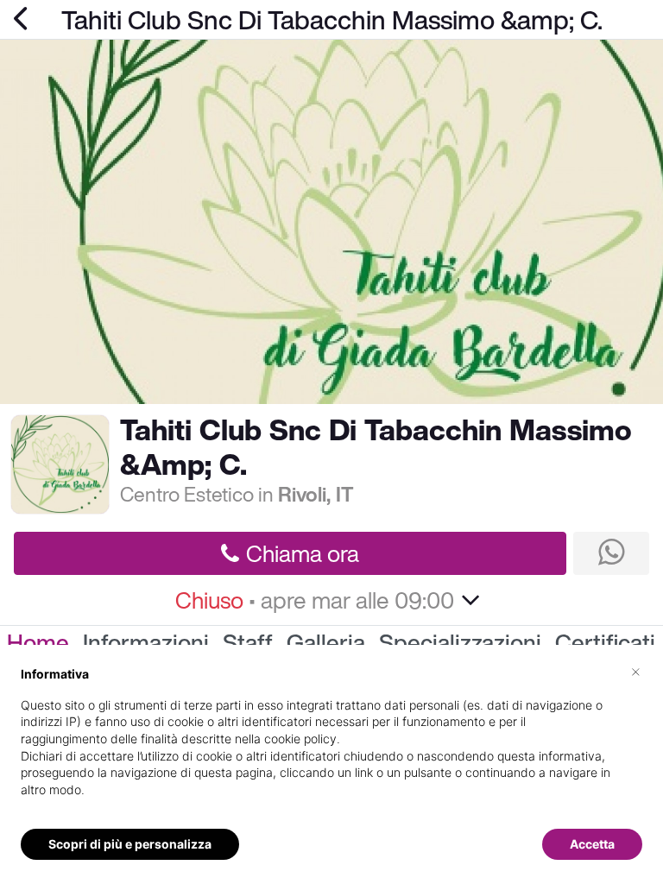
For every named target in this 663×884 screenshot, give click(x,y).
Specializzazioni (460, 643)
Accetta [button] (592, 844)
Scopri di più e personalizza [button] (130, 844)
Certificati (605, 643)
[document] (331, 745)
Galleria (326, 643)
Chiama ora (302, 553)
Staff (248, 643)
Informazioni (146, 643)
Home (38, 643)
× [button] (635, 670)
